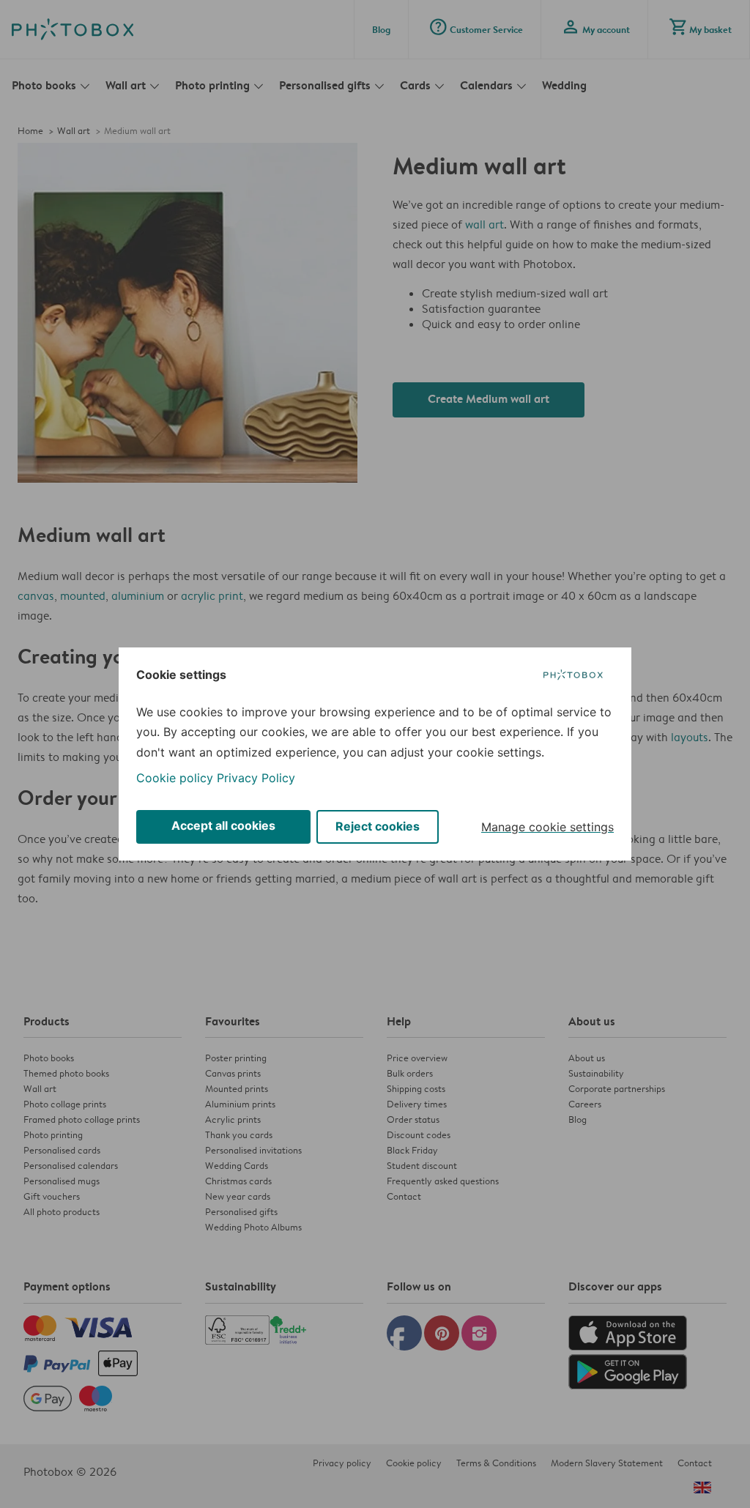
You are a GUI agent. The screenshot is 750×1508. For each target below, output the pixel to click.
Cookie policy (174, 777)
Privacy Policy (256, 777)
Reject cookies (377, 826)
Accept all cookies (223, 825)
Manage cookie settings (547, 827)
